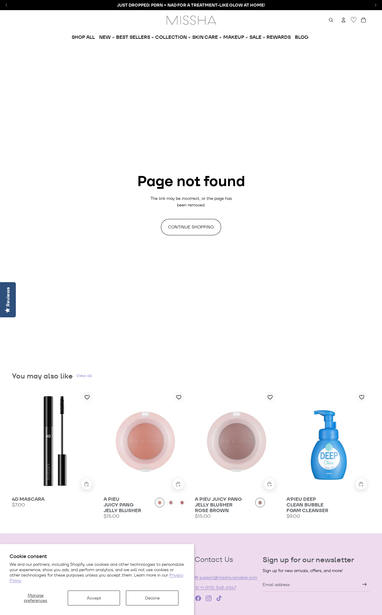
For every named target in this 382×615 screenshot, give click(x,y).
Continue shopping (191, 227)
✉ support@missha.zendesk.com (226, 577)
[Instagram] (208, 598)
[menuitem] (83, 37)
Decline (152, 598)
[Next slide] (87, 440)
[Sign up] (364, 584)
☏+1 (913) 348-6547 (215, 587)
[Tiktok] (219, 598)
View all (84, 375)
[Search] (331, 20)
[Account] (343, 20)
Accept (94, 598)
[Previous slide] (21, 440)
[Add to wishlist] (87, 397)
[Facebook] (198, 598)
